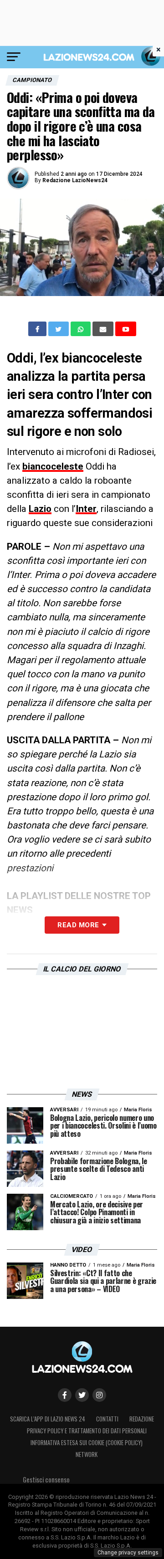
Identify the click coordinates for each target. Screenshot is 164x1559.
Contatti (107, 1419)
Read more (78, 925)
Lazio (40, 508)
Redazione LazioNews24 (75, 180)
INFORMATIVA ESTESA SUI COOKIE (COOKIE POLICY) (87, 1442)
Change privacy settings (128, 1552)
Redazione (141, 1419)
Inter (86, 508)
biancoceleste (52, 466)
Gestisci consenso (46, 1479)
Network (86, 1454)
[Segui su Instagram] (99, 1395)
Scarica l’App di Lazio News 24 (47, 1419)
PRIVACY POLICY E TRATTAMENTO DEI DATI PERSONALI (87, 1430)
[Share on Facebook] (38, 329)
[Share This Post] (81, 329)
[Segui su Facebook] (65, 1395)
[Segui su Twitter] (82, 1395)
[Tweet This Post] (59, 329)
